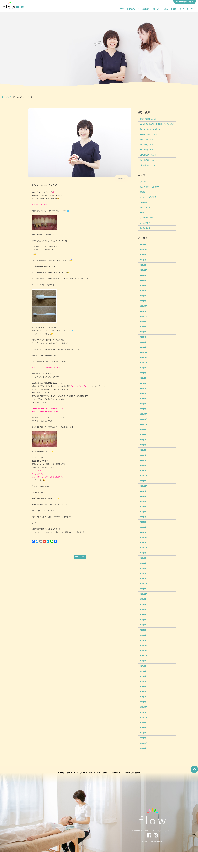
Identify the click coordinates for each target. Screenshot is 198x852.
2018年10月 (143, 594)
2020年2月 (143, 527)
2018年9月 (143, 599)
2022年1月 (143, 409)
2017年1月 (143, 702)
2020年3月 (143, 522)
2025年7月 (143, 260)
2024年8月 (143, 275)
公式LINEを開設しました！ (149, 119)
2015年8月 (143, 748)
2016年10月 (143, 717)
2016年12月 (143, 707)
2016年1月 (143, 738)
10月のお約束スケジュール (149, 160)
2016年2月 (143, 733)
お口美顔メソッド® (133, 9)
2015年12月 (143, 743)
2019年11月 (143, 543)
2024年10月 (143, 270)
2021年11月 (143, 419)
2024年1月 (143, 301)
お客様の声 (145, 9)
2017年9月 (143, 661)
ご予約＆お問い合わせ (132, 773)
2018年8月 (143, 604)
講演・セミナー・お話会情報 (149, 187)
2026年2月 (143, 244)
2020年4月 (143, 517)
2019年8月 (143, 558)
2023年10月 (143, 316)
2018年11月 (143, 589)
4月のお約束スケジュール (148, 155)
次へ (82, 557)
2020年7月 (143, 501)
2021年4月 (143, 455)
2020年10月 (143, 486)
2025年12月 (143, 249)
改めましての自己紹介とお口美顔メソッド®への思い (157, 124)
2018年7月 (143, 609)
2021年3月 (143, 460)
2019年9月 (143, 553)
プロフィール (184, 9)
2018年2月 (143, 635)
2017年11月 (143, 650)
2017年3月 (143, 692)
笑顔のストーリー (145, 207)
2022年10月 (143, 363)
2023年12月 (143, 306)
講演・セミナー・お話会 (160, 9)
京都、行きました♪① (147, 150)
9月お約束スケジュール (147, 165)
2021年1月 (143, 470)
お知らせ (143, 182)
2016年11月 (143, 712)
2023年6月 (143, 332)
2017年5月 (143, 681)
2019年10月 (143, 548)
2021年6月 (143, 445)
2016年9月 (143, 722)
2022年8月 (143, 373)
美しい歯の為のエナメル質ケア (150, 129)
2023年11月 (143, 311)
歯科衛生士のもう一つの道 (148, 134)
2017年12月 (143, 645)
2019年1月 (143, 578)
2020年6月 (143, 506)
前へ (76, 557)
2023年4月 (143, 337)
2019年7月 (143, 563)
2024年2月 (143, 296)
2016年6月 (143, 728)
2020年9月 (143, 491)
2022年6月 (143, 383)
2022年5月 (143, 388)
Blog (192, 9)
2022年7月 (143, 378)
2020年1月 (143, 532)
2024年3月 (143, 291)
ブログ (8, 97)
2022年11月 (143, 357)
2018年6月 (143, 614)
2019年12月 (143, 537)
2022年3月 (143, 398)
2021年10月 (143, 424)
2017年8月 (143, 666)
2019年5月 (143, 573)
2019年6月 (143, 568)
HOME (122, 9)
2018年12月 (143, 584)
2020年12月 (143, 476)
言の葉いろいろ (145, 228)
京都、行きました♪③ (147, 139)
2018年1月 (143, 640)
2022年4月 (143, 393)
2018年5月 (143, 620)
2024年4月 (143, 285)
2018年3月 (143, 630)
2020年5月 (143, 512)
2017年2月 (143, 697)
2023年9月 (143, 321)
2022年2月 (143, 404)
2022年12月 (143, 352)
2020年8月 (143, 496)
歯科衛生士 (143, 212)
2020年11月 (143, 481)
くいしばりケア (145, 223)
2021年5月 (143, 450)
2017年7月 (143, 671)
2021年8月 (143, 435)
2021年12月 (143, 414)
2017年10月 (143, 656)
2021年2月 (143, 465)
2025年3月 (143, 265)
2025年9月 (143, 255)
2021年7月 (143, 440)
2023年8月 (143, 327)
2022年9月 (143, 368)
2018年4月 (143, 625)
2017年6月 (143, 676)
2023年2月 (143, 347)
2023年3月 (143, 342)
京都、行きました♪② (147, 145)
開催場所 (174, 9)
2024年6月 (143, 280)
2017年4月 (143, 686)
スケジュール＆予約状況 (148, 197)
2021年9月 (143, 429)
